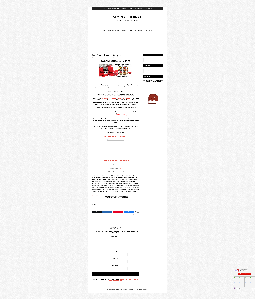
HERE (119, 168)
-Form (96, 195)
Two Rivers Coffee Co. (115, 136)
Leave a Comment (118, 57)
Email (115, 259)
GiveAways (96, 214)
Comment (115, 236)
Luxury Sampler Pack (115, 160)
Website (115, 266)
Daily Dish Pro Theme (121, 289)
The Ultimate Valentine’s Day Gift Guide (116, 98)
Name (115, 252)
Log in (146, 289)
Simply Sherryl (127, 17)
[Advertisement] (127, 44)
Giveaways (136, 214)
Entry (93, 195)
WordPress (142, 289)
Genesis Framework (133, 289)
